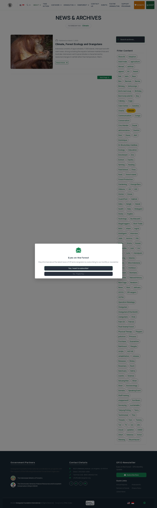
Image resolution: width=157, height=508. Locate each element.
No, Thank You (78, 274)
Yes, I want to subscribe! (78, 268)
